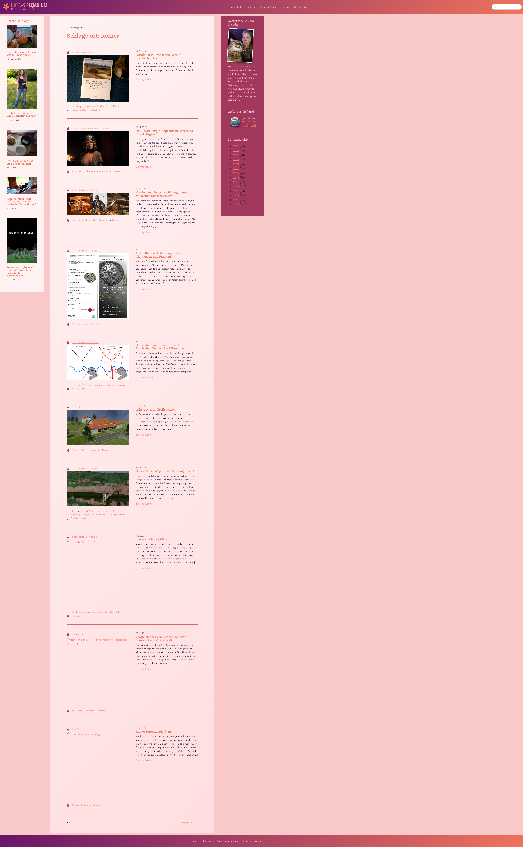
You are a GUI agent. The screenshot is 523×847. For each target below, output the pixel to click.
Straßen (96, 109)
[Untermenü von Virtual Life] (243, 7)
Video (83, 518)
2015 (236, 191)
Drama (75, 805)
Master (85, 514)
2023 (236, 155)
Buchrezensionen (82, 52)
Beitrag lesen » (144, 79)
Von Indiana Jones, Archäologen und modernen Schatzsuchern (162, 194)
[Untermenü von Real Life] (256, 7)
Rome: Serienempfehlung (154, 731)
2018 (236, 177)
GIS (97, 510)
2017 (236, 182)
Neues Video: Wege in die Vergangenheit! (165, 471)
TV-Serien (77, 634)
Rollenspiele (107, 171)
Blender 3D (78, 407)
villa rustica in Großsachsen (156, 409)
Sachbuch (76, 109)
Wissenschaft (78, 388)
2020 (236, 168)
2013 (236, 200)
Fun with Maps (86, 510)
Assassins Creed (80, 171)
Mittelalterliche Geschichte (97, 106)
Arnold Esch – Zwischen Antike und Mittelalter (158, 56)
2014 (236, 195)
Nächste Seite (189, 822)
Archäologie (77, 106)
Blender (76, 450)
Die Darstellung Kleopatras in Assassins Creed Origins (164, 132)
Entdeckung (78, 612)
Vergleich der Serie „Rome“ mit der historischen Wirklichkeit (161, 638)
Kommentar (95, 171)
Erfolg (84, 450)
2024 (236, 150)
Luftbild (105, 612)
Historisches (91, 219)
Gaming (76, 128)
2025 (236, 146)
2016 (236, 186)
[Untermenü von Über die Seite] (309, 7)
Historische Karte (109, 510)
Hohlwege (77, 384)
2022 (236, 159)
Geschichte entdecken (96, 128)
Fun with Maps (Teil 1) (151, 539)
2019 (236, 173)
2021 (236, 164)
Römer (115, 106)
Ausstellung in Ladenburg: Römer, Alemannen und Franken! (159, 254)
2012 (236, 204)
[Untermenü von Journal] (290, 7)
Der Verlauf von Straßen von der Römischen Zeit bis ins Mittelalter (160, 346)
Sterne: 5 (86, 109)
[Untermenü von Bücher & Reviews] (279, 7)
